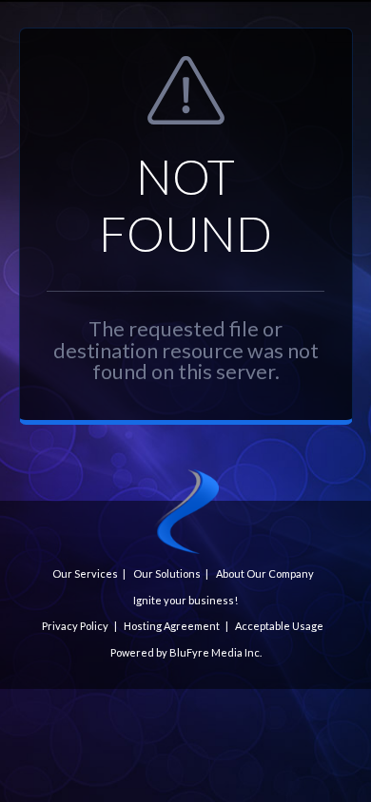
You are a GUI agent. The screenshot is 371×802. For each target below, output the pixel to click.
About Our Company (265, 573)
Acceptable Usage (279, 626)
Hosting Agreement (172, 626)
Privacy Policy (75, 626)
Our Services (85, 573)
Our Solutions (167, 573)
